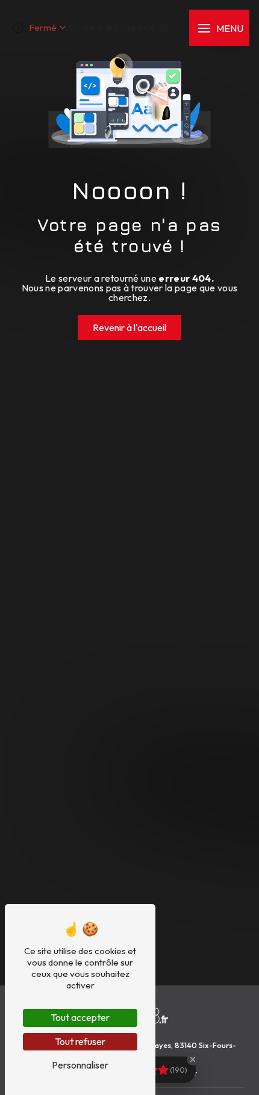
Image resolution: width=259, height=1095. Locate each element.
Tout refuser (80, 1041)
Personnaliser (80, 1065)
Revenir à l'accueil (129, 327)
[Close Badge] (193, 1059)
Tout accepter (80, 1017)
